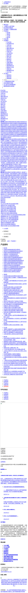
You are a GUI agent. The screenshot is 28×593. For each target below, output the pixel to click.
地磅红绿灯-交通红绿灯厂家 (11, 178)
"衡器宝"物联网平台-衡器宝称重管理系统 (15, 166)
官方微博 (6, 3)
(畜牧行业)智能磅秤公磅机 (7, 222)
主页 (8, 241)
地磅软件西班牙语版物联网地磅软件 (17, 126)
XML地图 (6, 545)
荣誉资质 (6, 553)
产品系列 (6, 31)
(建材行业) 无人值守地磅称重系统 (9, 219)
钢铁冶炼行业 (10, 48)
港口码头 (9, 57)
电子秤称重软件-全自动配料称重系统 (11, 156)
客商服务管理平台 (8, 561)
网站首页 (6, 24)
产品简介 (6, 380)
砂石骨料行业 (10, 43)
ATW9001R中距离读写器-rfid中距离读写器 (12, 188)
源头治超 (9, 61)
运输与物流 (10, 62)
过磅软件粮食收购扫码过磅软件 (12, 121)
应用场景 (6, 381)
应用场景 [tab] (6, 394)
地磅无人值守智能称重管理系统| (16, 591)
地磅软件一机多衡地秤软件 (11, 125)
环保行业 (9, 51)
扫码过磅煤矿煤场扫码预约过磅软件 (14, 131)
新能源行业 (10, 64)
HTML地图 (7, 547)
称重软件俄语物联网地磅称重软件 (10, 128)
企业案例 (6, 40)
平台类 (8, 35)
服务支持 (9, 76)
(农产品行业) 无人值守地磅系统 (9, 221)
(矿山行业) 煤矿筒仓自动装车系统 (9, 203)
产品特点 (6, 383)
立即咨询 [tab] (6, 399)
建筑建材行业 (10, 70)
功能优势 (6, 384)
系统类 (8, 34)
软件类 (8, 32)
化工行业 (9, 72)
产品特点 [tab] (6, 395)
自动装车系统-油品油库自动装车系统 (11, 159)
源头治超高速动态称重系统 (11, 559)
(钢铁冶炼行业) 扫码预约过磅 (8, 210)
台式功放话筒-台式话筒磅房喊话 (16, 183)
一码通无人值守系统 (9, 26)
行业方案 (6, 38)
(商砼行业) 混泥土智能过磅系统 (9, 213)
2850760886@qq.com (6, 571)
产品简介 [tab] (6, 392)
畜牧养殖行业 (10, 65)
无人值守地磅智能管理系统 (11, 554)
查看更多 (3, 539)
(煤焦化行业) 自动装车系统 (8, 205)
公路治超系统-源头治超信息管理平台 (11, 148)
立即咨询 (6, 386)
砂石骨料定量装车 (8, 27)
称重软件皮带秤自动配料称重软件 (12, 136)
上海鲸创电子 (7, 2)
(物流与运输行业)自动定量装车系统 (10, 225)
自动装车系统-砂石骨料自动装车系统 (14, 139)
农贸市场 (9, 54)
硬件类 (8, 37)
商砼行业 (9, 56)
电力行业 (9, 46)
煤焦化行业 (10, 49)
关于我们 (6, 73)
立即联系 (3, 461)
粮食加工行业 (10, 67)
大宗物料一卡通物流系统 (10, 29)
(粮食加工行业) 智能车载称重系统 (9, 218)
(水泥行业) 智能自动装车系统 (8, 208)
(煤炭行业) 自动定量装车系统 (8, 206)
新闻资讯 (9, 75)
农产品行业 (10, 53)
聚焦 (3, 469)
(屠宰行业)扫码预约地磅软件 (8, 224)
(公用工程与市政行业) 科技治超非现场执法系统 (13, 214)
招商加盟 (9, 78)
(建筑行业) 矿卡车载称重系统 (8, 211)
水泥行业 (9, 45)
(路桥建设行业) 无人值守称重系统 (9, 216)
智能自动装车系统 (8, 558)
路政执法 (9, 59)
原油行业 (9, 68)
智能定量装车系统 (8, 556)
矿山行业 (9, 42)
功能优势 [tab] (6, 397)
